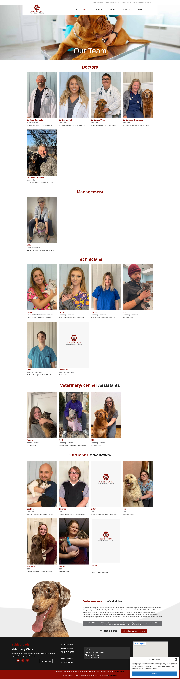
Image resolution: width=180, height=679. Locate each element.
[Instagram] (22, 660)
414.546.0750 (98, 2)
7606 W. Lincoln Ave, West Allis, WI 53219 (135, 2)
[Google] (27, 660)
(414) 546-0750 (67, 652)
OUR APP (112, 9)
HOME (76, 9)
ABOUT (85, 9)
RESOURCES (124, 9)
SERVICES (98, 9)
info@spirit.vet (111, 2)
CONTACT (139, 9)
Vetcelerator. (112, 675)
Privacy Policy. (119, 671)
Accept (154, 673)
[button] (176, 659)
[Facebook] (18, 660)
